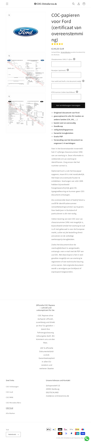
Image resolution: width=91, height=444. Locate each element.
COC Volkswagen (12, 387)
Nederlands (12, 434)
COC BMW (9, 397)
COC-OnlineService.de (67, 438)
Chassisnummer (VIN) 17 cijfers (61, 59)
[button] (7, 3)
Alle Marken (10, 413)
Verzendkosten (66, 52)
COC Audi (9, 392)
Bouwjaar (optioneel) (58, 70)
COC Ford (9, 408)
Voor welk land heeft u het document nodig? (66, 81)
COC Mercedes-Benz (13, 403)
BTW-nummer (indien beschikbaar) (63, 92)
